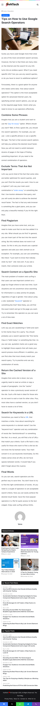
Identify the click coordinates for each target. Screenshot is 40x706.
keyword (18, 301)
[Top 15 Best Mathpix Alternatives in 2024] (10, 563)
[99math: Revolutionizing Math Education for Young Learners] (30, 541)
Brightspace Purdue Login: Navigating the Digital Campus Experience (10, 550)
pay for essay (13, 124)
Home (5, 11)
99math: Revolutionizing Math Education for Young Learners (29, 551)
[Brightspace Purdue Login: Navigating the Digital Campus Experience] (10, 540)
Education (11, 11)
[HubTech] (12, 4)
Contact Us (23, 698)
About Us (16, 698)
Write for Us (32, 698)
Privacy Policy (9, 698)
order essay (18, 190)
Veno (20, 524)
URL (27, 417)
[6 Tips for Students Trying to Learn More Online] (30, 564)
